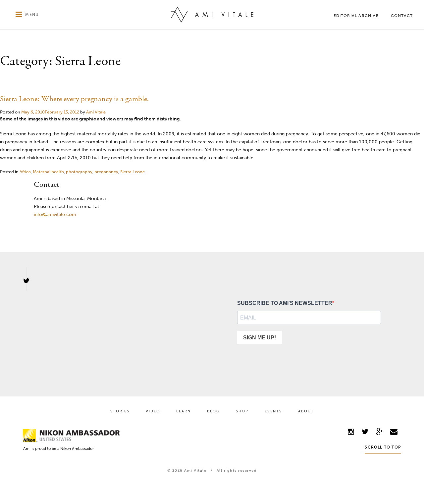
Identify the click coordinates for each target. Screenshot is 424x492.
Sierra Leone (132, 171)
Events (273, 411)
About (306, 411)
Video (153, 411)
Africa (25, 171)
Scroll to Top (383, 447)
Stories (120, 411)
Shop (242, 411)
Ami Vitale (96, 111)
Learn (183, 411)
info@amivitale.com (55, 214)
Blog (213, 411)
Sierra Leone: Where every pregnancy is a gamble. (74, 99)
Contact (402, 15)
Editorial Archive (356, 15)
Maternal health (48, 171)
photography (79, 171)
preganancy (106, 171)
